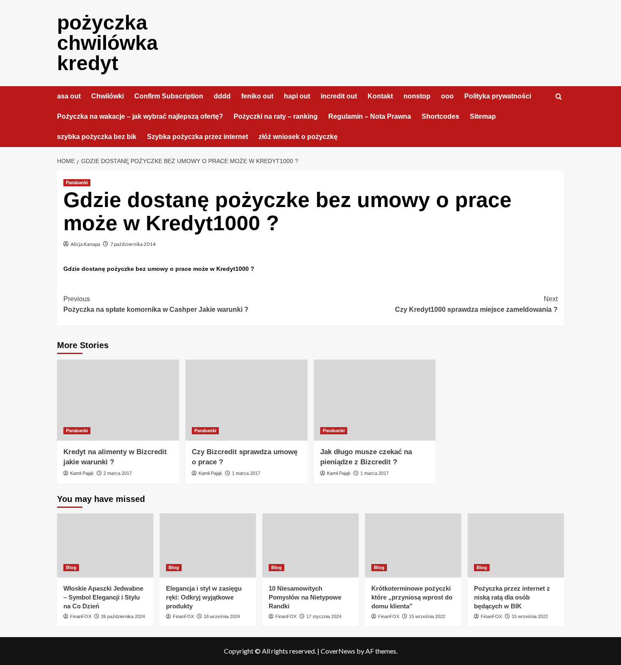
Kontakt (380, 96)
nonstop (416, 96)
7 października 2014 (132, 244)
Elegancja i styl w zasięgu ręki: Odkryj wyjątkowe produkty (204, 597)
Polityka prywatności (497, 96)
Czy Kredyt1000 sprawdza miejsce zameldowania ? (476, 304)
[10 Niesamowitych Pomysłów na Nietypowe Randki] (310, 545)
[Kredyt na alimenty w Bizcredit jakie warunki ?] (118, 400)
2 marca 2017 (118, 473)
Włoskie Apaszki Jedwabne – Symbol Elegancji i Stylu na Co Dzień (103, 597)
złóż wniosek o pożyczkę (298, 136)
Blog (71, 567)
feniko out (257, 96)
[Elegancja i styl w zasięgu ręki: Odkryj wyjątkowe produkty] (208, 545)
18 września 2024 (222, 616)
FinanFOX (80, 616)
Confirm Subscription (168, 96)
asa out (69, 96)
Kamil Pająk (82, 473)
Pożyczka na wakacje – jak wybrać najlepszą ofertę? (140, 116)
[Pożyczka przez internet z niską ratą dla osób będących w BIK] (516, 545)
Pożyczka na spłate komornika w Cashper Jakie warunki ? (155, 304)
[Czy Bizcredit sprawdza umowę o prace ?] (246, 400)
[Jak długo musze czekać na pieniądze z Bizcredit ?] (375, 400)
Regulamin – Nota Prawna (369, 116)
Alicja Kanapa (85, 244)
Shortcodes (440, 116)
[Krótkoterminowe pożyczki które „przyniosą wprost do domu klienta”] (413, 545)
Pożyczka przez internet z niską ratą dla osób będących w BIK (512, 597)
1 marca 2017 (246, 473)
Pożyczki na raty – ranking (276, 116)
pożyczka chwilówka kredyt (107, 42)
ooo (447, 96)
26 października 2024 (123, 616)
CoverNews (338, 651)
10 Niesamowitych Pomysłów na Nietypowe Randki (305, 597)
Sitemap (483, 116)
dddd (222, 96)
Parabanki (77, 182)
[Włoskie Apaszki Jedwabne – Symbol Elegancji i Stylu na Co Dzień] (105, 545)
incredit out (339, 96)
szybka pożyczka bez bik (96, 136)
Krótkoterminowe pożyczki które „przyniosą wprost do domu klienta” (411, 597)
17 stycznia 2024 (323, 616)
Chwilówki (107, 96)
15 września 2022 (427, 616)
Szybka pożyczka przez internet (197, 136)
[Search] (558, 97)
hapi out (297, 96)
